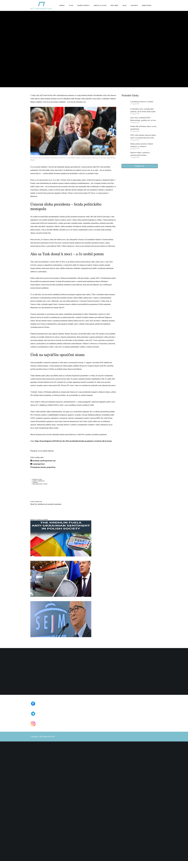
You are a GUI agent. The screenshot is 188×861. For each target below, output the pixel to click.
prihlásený (41, 504)
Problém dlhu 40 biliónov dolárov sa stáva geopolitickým (143, 128)
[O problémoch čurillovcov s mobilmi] (125, 102)
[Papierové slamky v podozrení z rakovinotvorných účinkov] (125, 154)
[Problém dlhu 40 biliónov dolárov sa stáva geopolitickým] (125, 128)
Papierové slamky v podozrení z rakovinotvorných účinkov (140, 154)
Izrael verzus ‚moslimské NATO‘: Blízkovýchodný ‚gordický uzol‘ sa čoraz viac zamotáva (143, 119)
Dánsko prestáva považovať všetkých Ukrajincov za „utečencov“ (141, 145)
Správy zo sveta (36, 36)
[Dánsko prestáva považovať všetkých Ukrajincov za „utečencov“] (125, 146)
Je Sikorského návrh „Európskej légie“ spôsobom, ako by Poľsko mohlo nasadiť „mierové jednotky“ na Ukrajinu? (142, 110)
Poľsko (35, 482)
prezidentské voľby (40, 484)
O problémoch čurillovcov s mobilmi (141, 101)
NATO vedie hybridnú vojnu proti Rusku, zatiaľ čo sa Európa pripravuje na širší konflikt (143, 136)
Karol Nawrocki (38, 481)
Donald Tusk (37, 479)
